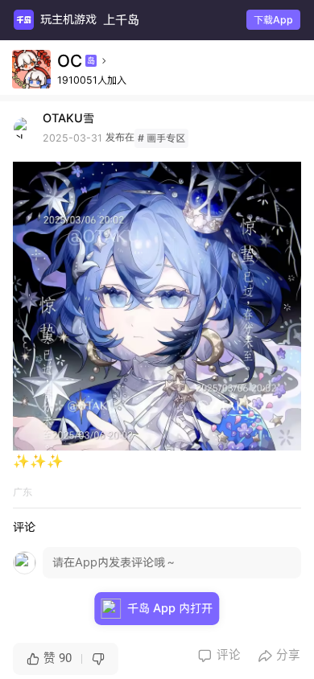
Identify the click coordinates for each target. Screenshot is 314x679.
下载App (273, 20)
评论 (219, 655)
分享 (279, 655)
